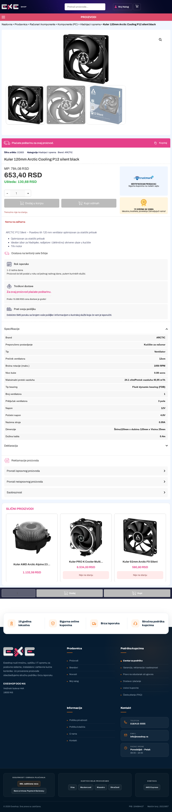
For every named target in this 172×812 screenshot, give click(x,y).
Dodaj (72, 593)
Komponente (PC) (68, 24)
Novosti (73, 674)
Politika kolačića (77, 727)
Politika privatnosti (78, 720)
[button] (160, 40)
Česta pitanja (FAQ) (132, 695)
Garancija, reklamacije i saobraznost (140, 667)
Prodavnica (21, 24)
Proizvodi (73, 661)
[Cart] (136, 6)
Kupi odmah (91, 203)
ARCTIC (69, 152)
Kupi (139, 593)
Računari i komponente (42, 24)
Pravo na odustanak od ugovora (138, 674)
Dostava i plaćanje (132, 681)
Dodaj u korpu (34, 203)
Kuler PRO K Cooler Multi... (86, 561)
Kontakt (73, 740)
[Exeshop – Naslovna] (19, 652)
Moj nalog (74, 681)
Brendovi (73, 667)
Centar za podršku (133, 661)
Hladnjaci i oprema (90, 24)
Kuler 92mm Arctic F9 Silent (140, 561)
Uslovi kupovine (131, 688)
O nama (73, 734)
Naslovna (7, 24)
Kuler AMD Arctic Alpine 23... (31, 564)
